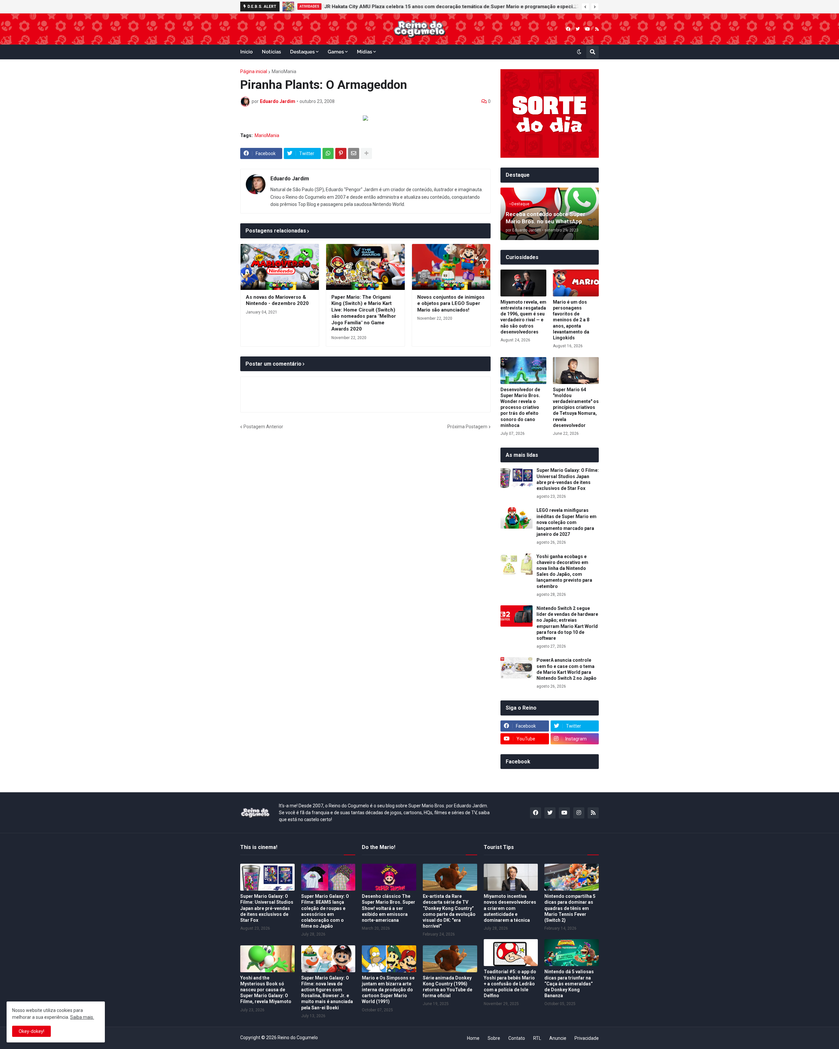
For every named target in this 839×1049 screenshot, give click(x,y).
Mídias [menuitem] (364, 52)
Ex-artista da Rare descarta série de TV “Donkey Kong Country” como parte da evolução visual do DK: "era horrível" (449, 911)
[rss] (597, 29)
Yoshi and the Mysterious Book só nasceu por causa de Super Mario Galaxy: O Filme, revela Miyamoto (265, 989)
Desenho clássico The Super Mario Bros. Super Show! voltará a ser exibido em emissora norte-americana (388, 908)
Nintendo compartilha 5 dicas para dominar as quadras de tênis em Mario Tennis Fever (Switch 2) (569, 908)
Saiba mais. (82, 1017)
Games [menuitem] (336, 52)
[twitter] (578, 29)
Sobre (494, 1038)
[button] (585, 7)
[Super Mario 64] (576, 370)
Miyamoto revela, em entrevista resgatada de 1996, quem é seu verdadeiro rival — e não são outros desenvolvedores (523, 316)
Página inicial (253, 71)
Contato (516, 1038)
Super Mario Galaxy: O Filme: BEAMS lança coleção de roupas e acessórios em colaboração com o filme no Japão (325, 911)
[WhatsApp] (328, 153)
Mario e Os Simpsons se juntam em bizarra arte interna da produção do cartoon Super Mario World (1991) (388, 989)
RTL (537, 1038)
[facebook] (568, 29)
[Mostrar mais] (366, 153)
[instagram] (578, 812)
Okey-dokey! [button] (31, 1031)
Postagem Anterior (263, 426)
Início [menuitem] (246, 52)
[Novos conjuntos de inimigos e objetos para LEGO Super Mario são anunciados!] (451, 267)
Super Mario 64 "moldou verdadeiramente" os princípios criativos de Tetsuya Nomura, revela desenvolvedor (576, 407)
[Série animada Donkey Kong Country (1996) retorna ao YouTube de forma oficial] (450, 958)
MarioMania (284, 71)
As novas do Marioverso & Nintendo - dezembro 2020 (277, 300)
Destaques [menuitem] (302, 52)
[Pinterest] (340, 153)
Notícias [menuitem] (271, 52)
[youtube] (587, 29)
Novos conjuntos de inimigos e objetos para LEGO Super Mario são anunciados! (450, 303)
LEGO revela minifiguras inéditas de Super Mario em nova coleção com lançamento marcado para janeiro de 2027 (444, 7)
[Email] (353, 153)
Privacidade (587, 1038)
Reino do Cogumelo (298, 1037)
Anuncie (557, 1038)
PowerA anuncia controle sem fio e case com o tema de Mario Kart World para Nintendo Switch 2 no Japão (566, 669)
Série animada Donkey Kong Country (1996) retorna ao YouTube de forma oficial (447, 987)
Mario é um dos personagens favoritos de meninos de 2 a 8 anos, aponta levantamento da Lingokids (571, 319)
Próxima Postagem (467, 426)
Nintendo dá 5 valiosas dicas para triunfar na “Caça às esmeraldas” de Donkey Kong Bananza (569, 983)
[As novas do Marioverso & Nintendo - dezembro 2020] (280, 267)
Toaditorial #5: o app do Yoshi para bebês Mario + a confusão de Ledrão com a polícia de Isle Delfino (510, 983)
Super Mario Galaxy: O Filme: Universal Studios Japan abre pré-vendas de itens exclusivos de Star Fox (568, 479)
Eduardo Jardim (289, 178)
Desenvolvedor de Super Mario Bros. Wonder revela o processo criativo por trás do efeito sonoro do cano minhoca (520, 407)
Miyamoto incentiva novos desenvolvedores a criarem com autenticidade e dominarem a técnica (510, 908)
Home (473, 1038)
